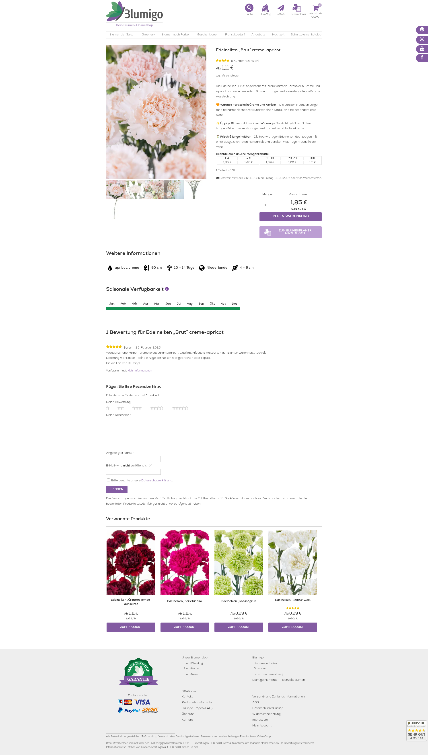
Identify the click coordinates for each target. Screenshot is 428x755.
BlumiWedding (193, 663)
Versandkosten (231, 76)
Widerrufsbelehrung (266, 714)
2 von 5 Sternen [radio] (122, 408)
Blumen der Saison (122, 34)
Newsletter (190, 691)
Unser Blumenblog (195, 657)
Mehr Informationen (140, 371)
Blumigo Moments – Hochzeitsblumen (278, 680)
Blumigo (258, 657)
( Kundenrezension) (245, 61)
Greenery (148, 34)
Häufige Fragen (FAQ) (197, 708)
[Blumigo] (134, 16)
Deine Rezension (118, 415)
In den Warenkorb (290, 216)
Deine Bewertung (118, 402)
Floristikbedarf (235, 34)
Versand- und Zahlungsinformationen (278, 696)
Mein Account (262, 725)
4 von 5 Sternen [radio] (159, 408)
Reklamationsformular (197, 702)
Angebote (258, 34)
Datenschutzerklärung (156, 480)
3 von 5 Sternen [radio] (139, 408)
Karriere (187, 720)
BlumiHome (191, 668)
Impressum (260, 720)
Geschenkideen (207, 34)
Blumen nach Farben (176, 34)
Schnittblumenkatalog (306, 34)
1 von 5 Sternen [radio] (109, 408)
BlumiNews (190, 674)
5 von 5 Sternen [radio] (182, 408)
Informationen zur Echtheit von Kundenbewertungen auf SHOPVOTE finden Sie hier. (152, 747)
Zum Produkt (131, 627)
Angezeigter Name (120, 453)
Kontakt (187, 696)
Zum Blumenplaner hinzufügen (295, 232)
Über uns (188, 714)
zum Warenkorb (315, 14)
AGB (255, 702)
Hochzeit (278, 34)
